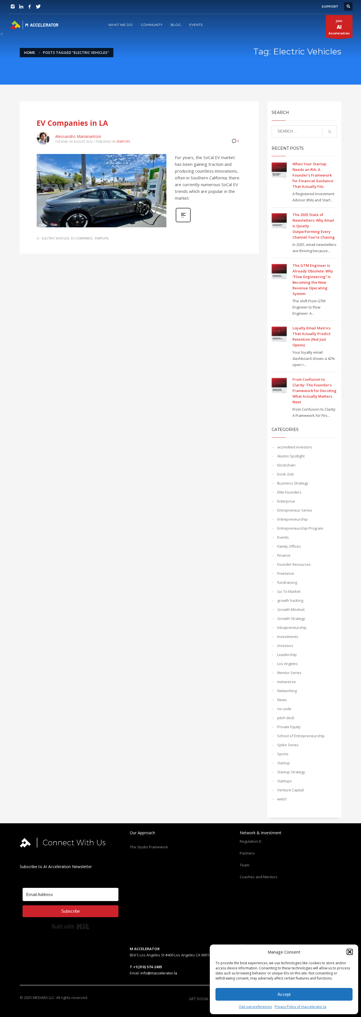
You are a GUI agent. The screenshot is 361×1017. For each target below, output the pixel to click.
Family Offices (289, 546)
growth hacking (290, 600)
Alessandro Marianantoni (78, 136)
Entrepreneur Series (294, 510)
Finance (283, 555)
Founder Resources (294, 564)
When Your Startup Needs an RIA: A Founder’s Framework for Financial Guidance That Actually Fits (312, 175)
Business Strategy (292, 483)
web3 (282, 799)
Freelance (285, 573)
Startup (283, 762)
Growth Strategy (291, 618)
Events (283, 537)
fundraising (287, 582)
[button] (350, 952)
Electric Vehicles (55, 238)
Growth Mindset (291, 609)
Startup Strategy (291, 771)
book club (285, 474)
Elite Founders (289, 492)
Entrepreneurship (292, 519)
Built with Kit (70, 926)
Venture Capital (290, 790)
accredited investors (294, 447)
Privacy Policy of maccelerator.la (300, 1006)
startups (101, 238)
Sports (283, 753)
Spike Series (288, 744)
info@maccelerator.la (158, 973)
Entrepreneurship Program (300, 528)
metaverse (286, 681)
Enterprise (286, 501)
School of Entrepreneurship (301, 735)
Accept (284, 994)
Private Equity (289, 726)
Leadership (287, 654)
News (282, 699)
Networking (287, 690)
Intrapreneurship (292, 627)
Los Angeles (287, 663)
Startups (123, 142)
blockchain (286, 465)
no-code (284, 708)
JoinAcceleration (339, 27)
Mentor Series (289, 672)
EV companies (81, 238)
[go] (329, 132)
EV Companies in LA (72, 123)
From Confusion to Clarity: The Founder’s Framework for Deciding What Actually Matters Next (314, 390)
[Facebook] (29, 6)
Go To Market (288, 591)
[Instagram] (12, 6)
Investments (287, 636)
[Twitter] (38, 6)
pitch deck (285, 717)
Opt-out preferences (255, 1006)
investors (285, 645)
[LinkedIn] (21, 6)
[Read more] (183, 221)
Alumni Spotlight (291, 456)
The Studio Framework (149, 846)
